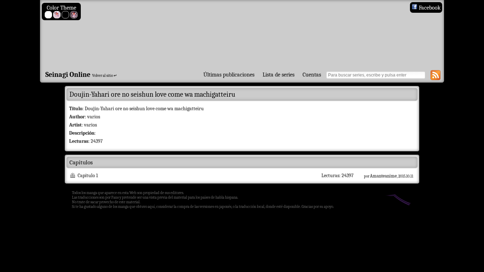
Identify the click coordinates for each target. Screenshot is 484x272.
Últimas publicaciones (228, 75)
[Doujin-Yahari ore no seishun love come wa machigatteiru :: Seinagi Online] (242, 34)
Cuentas (312, 75)
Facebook (428, 8)
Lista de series (278, 75)
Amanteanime (383, 175)
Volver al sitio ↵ (104, 75)
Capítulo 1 (88, 175)
